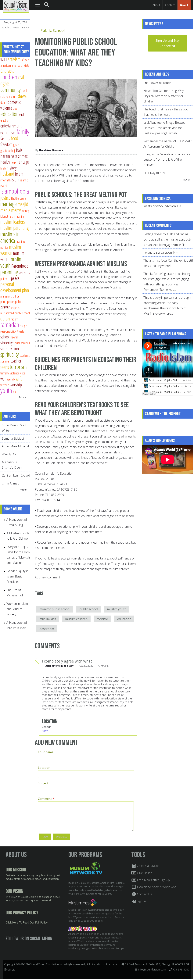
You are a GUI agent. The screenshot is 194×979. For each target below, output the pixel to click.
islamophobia (14, 191)
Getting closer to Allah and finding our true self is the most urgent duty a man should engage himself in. (167, 239)
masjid (23, 204)
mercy (16, 210)
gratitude (5, 150)
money (25, 210)
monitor (102, 619)
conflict (25, 90)
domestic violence (10, 105)
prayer (5, 307)
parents (24, 272)
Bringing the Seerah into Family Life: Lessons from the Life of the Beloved (167, 159)
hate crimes (19, 156)
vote (22, 373)
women (4, 385)
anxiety (25, 65)
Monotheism (7, 216)
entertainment (10, 126)
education (124, 619)
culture (13, 96)
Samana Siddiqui (13, 438)
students (25, 355)
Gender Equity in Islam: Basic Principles (17, 576)
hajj (13, 150)
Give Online (144, 873)
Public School (52, 30)
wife (19, 378)
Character (8, 70)
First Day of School (156, 173)
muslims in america (10, 237)
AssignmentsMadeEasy (109, 702)
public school (88, 609)
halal (19, 150)
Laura (23, 198)
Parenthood (19, 266)
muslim (20, 216)
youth (6, 390)
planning (5, 296)
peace (15, 278)
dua (15, 108)
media (5, 210)
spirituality (9, 354)
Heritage (22, 162)
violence (15, 373)
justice (5, 197)
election (4, 120)
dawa (22, 95)
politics (19, 301)
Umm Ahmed (10, 483)
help (13, 162)
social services (21, 342)
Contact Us (144, 894)
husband (7, 173)
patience (5, 278)
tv (8, 373)
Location (44, 768)
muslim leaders (12, 221)
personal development (10, 287)
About (156, 5)
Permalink (103, 665)
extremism (8, 132)
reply (45, 730)
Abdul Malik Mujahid (15, 446)
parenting (9, 272)
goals (16, 144)
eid (21, 114)
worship (16, 385)
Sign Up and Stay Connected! (168, 43)
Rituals (20, 331)
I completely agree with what (67, 661)
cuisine (4, 96)
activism (14, 59)
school (5, 337)
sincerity (6, 343)
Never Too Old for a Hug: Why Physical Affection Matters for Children (163, 96)
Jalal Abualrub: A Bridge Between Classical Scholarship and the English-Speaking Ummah (165, 127)
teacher (16, 361)
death (3, 102)
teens (4, 366)
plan (25, 290)
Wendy (11, 379)
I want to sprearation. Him (160, 252)
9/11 (3, 59)
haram (5, 156)
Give (183, 5)
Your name (45, 752)
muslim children (76, 619)
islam (15, 180)
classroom (46, 629)
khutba (15, 198)
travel (3, 373)
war (3, 379)
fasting (5, 138)
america (16, 65)
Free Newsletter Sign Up (153, 880)
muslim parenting (14, 227)
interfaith (5, 180)
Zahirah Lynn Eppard (16, 475)
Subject (43, 783)
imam (19, 174)
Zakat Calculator (147, 866)
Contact (170, 5)
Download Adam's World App (156, 887)
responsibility (8, 331)
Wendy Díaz (10, 454)
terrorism (18, 367)
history (11, 168)
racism (14, 319)
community (10, 90)
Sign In (141, 901)
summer (5, 361)
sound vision (9, 348)
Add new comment (47, 577)
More (23, 397)
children (8, 76)
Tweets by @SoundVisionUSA (161, 206)
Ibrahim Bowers (51, 150)
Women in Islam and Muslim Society (17, 609)
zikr (15, 391)
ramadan (9, 324)
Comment (46, 799)
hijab (3, 168)
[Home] (15, 6)
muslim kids (47, 619)
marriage (8, 204)
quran (5, 318)
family (22, 131)
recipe (23, 325)
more (23, 490)
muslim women (10, 249)
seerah (14, 337)
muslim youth (116, 609)
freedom (6, 144)
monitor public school (54, 609)
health (5, 162)
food (14, 138)
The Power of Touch (157, 83)
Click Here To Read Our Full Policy (27, 922)
